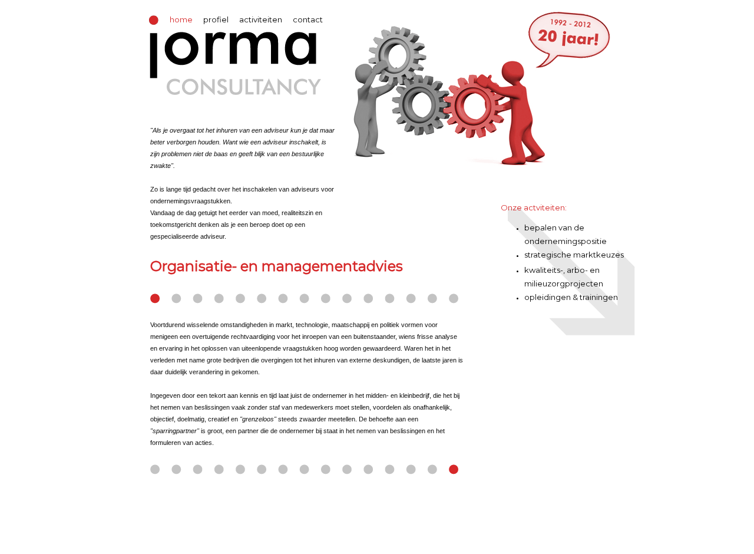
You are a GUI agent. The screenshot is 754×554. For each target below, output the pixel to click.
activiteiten (260, 19)
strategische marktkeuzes (574, 254)
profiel (216, 19)
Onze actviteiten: (534, 207)
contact (308, 19)
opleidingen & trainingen (571, 297)
